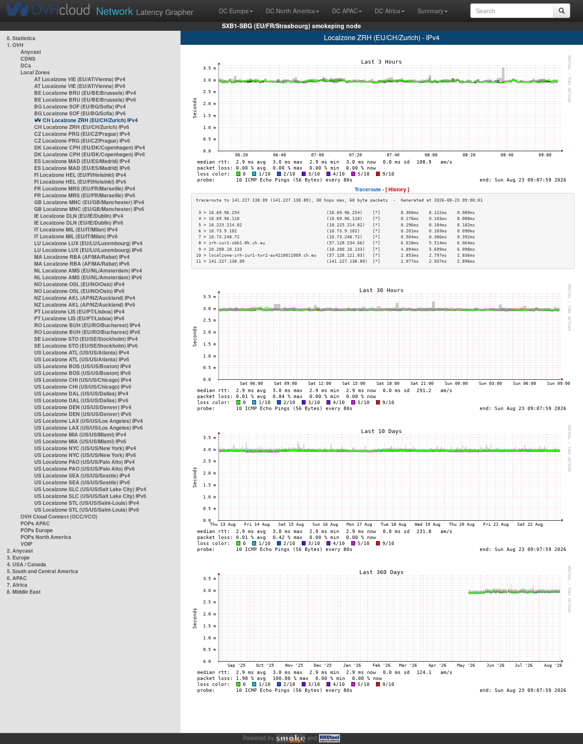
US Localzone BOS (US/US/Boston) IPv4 (82, 366)
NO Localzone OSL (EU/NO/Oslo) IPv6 (79, 291)
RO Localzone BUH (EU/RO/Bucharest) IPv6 (87, 332)
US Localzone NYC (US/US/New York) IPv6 (85, 455)
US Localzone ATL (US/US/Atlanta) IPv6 (81, 359)
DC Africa (387, 10)
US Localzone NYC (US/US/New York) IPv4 (85, 448)
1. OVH (15, 45)
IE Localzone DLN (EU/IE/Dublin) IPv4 (78, 216)
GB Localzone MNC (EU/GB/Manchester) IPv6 (89, 209)
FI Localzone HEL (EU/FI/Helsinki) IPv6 (80, 181)
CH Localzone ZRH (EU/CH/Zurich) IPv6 (81, 127)
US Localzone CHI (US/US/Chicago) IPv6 (82, 386)
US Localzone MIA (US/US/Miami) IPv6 (80, 441)
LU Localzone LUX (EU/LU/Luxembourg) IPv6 (88, 250)
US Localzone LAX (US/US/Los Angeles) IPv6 (88, 427)
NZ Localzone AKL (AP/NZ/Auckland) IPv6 (84, 304)
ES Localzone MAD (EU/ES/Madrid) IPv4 (82, 161)
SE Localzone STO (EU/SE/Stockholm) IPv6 (86, 345)
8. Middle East (24, 591)
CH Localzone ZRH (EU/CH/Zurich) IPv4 (90, 120)
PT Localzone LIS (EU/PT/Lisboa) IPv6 (79, 318)
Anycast (30, 52)
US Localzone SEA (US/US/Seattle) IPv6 (82, 482)
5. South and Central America (42, 571)
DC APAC (345, 10)
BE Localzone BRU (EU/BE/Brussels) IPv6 (85, 99)
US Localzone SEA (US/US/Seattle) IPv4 (82, 475)
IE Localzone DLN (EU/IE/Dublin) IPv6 (78, 222)
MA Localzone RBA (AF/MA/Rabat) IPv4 (82, 257)
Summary (430, 10)
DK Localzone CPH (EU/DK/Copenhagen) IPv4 (89, 147)
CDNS (27, 58)
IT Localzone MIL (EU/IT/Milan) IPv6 (76, 236)
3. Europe (18, 557)
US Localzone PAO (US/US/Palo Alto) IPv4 (84, 462)
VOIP (26, 544)
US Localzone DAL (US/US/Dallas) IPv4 (81, 393)
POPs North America (45, 537)
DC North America (290, 10)
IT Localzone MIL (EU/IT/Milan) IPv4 (76, 229)
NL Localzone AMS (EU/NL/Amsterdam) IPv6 (88, 277)
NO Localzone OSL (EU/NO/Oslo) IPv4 (79, 284)
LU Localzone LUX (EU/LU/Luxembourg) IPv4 (88, 243)
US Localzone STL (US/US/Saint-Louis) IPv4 (86, 503)
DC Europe (234, 10)
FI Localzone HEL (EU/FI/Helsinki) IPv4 (80, 175)
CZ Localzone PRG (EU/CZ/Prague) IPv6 (82, 140)
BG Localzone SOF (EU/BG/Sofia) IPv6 (80, 113)
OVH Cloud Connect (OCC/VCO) (58, 516)
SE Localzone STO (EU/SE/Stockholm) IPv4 (86, 339)
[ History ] (397, 189)
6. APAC (17, 578)
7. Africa (17, 585)
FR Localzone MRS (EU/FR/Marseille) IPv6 (84, 195)
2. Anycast (20, 550)
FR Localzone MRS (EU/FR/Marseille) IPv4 (84, 188)
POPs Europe (36, 530)
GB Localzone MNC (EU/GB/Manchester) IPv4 (89, 202)
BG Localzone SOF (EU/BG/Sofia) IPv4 (80, 106)
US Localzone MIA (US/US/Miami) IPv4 (80, 434)
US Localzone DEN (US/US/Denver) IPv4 (82, 407)
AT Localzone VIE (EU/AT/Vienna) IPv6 (79, 86)
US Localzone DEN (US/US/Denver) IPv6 (82, 414)
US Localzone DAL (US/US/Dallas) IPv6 (81, 400)
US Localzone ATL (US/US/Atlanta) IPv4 (81, 352)
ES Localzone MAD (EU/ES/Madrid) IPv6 (82, 168)
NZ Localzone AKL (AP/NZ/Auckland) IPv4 (84, 298)
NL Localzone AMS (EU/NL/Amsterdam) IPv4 (88, 270)
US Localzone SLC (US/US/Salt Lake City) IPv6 (90, 496)
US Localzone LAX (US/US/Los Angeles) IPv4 (88, 421)
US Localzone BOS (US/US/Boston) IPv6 (82, 373)
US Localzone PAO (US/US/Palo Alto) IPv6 (84, 468)
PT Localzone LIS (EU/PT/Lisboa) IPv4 (79, 311)
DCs (25, 65)
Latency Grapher (144, 10)
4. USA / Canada (26, 564)
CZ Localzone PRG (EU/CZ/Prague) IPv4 (82, 134)
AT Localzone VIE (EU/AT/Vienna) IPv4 (79, 79)
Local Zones (35, 72)
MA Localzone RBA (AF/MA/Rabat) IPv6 (82, 263)
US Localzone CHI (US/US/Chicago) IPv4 (82, 380)
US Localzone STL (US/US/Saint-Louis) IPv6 (86, 509)
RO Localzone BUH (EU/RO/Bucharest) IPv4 (87, 325)
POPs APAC (35, 523)
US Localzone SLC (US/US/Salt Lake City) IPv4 (90, 489)
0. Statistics (21, 38)
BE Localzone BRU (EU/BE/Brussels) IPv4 (85, 93)
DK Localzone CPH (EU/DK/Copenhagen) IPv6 (89, 154)
